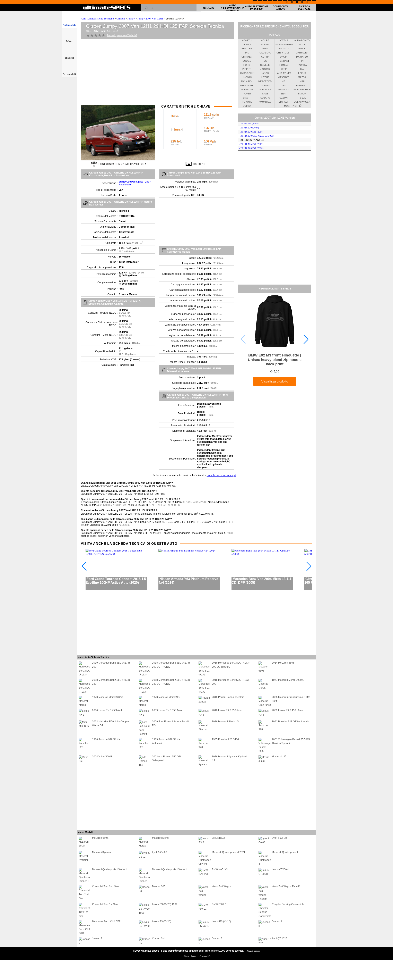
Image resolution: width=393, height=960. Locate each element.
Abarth (247, 40)
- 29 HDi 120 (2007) (249, 127)
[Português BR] (309, 2)
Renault (283, 89)
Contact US (205, 956)
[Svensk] (270, 2)
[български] (294, 2)
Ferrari (284, 61)
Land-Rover (283, 73)
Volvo (247, 106)
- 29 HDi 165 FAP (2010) (251, 148)
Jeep (284, 69)
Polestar (247, 89)
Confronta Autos (280, 8)
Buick (302, 48)
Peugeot (302, 85)
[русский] (285, 2)
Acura (265, 40)
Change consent (253, 951)
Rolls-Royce (302, 89)
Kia (302, 69)
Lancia (265, 73)
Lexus (302, 73)
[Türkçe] (314, 2)
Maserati (283, 77)
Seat (284, 93)
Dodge (247, 61)
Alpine (265, 44)
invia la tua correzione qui (221, 475)
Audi (302, 44)
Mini (302, 81)
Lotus (265, 77)
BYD (247, 52)
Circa (186, 956)
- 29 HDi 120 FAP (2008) (251, 131)
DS (265, 61)
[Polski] (304, 2)
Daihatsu (302, 57)
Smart (247, 97)
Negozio (208, 8)
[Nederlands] (299, 2)
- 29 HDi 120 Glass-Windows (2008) (256, 136)
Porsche (265, 89)
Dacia (283, 57)
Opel (284, 85)
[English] (255, 2)
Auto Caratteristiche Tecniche (232, 8)
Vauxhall (265, 102)
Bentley (247, 48)
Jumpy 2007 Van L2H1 (150, 18)
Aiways (283, 40)
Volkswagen (302, 102)
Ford (246, 65)
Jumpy (131, 18)
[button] (306, 339)
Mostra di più (293, 106)
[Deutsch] (265, 2)
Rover (247, 93)
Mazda (302, 77)
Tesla (302, 97)
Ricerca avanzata (304, 8)
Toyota (247, 102)
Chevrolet (284, 52)
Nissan (265, 85)
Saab (265, 93)
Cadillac (265, 52)
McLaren (246, 81)
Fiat (302, 61)
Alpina (247, 44)
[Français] (260, 2)
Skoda (302, 93)
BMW (265, 48)
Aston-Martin (284, 44)
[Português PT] (275, 2)
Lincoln (247, 77)
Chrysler (302, 52)
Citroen (120, 18)
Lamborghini (247, 73)
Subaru (265, 97)
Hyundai (302, 65)
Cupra (265, 57)
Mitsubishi (247, 85)
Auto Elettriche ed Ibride (256, 8)
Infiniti (247, 69)
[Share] (388, 245)
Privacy (194, 956)
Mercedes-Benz (265, 82)
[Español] (280, 2)
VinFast (283, 102)
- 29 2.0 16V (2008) (249, 123)
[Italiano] (290, 2)
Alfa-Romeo (302, 40)
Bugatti (284, 48)
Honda (283, 65)
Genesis (265, 65)
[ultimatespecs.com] (107, 8)
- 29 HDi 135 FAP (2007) (251, 144)
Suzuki (283, 97)
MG (284, 81)
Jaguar (265, 69)
